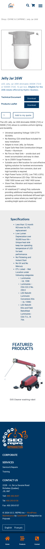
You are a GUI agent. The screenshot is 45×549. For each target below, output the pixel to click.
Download (31, 98)
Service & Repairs (10, 467)
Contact (37, 544)
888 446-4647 (13, 496)
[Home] (7, 538)
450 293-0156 (12, 501)
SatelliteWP (22, 516)
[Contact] (37, 538)
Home (7, 544)
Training (6, 471)
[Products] (22, 538)
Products (22, 544)
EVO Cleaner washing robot (22, 399)
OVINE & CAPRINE (16, 19)
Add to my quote (23, 115)
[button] (40, 5)
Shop (3, 19)
